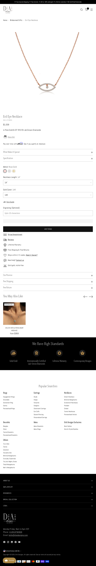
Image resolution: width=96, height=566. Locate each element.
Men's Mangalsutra (9, 467)
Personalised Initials (70, 414)
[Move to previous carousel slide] (85, 297)
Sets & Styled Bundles (71, 429)
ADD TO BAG (48, 229)
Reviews (11, 239)
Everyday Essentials (9, 459)
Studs (35, 397)
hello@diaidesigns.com (18, 535)
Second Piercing (39, 414)
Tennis (5, 447)
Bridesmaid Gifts (16, 20)
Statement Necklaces (71, 403)
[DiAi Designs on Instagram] (8, 542)
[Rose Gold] (5, 171)
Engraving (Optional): (11, 208)
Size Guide (10, 202)
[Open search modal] (81, 9)
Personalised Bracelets (10, 435)
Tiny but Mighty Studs (10, 461)
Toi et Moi (6, 444)
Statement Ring (8, 403)
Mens (36, 422)
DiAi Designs (19, 555)
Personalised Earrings (40, 417)
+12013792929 (15, 532)
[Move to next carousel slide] (91, 297)
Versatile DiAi (7, 453)
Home (5, 20)
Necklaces (68, 393)
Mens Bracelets (38, 426)
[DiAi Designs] (8, 9)
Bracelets (6, 422)
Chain (5, 429)
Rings (5, 393)
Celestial (6, 450)
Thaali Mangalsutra (9, 464)
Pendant (66, 406)
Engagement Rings (9, 397)
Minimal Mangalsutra (70, 400)
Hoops (36, 400)
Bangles (5, 426)
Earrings (37, 393)
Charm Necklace (69, 397)
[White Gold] (9, 171)
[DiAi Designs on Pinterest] (15, 542)
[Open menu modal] (91, 9)
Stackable (6, 400)
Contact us (20, 260)
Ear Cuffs (36, 411)
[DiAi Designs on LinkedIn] (12, 542)
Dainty (5, 406)
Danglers (36, 406)
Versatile (36, 403)
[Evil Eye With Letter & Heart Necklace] (14, 313)
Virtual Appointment (15, 234)
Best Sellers (68, 426)
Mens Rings (37, 429)
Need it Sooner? (31, 255)
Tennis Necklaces (69, 411)
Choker (66, 408)
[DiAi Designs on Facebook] (4, 542)
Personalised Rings (9, 408)
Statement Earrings (40, 408)
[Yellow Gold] (14, 171)
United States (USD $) (13, 551)
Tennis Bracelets (8, 432)
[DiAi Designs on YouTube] (19, 542)
